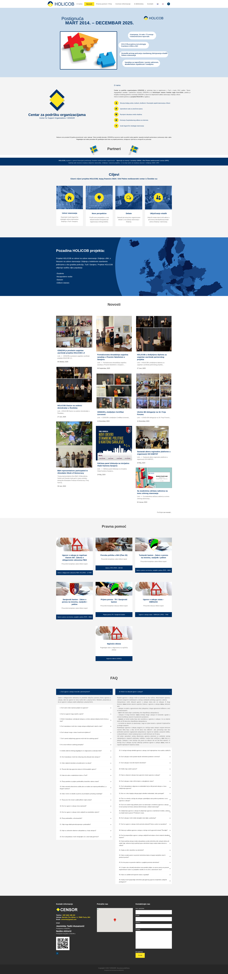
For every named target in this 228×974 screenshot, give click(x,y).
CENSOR (113, 968)
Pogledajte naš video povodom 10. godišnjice (90, 139)
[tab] (84, 692)
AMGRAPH (121, 970)
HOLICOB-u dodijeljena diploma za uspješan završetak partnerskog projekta (152, 357)
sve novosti (166, 512)
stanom (121, 719)
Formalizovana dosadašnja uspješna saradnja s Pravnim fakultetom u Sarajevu (112, 357)
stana (125, 704)
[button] (115, 920)
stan (119, 712)
